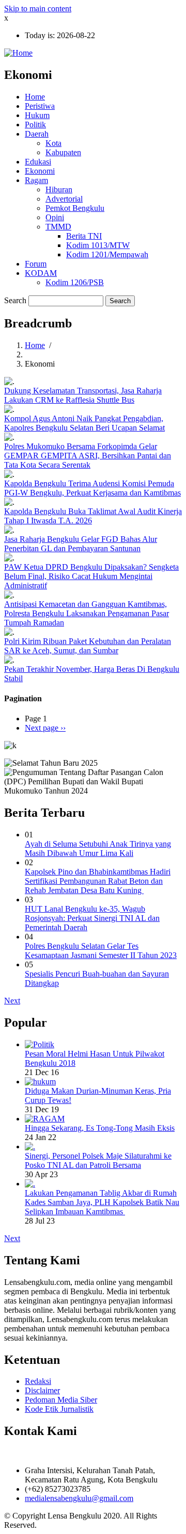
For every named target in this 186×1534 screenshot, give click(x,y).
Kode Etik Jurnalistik (59, 1409)
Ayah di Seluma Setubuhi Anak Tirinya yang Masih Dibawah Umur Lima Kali (98, 848)
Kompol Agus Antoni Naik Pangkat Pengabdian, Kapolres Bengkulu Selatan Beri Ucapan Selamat (84, 423)
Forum (36, 263)
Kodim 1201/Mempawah (107, 254)
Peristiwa (40, 106)
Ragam (36, 180)
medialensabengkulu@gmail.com (79, 1498)
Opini (54, 217)
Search (15, 300)
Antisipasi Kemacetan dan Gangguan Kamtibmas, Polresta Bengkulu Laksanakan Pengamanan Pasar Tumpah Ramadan (86, 613)
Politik (35, 124)
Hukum (37, 115)
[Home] (18, 52)
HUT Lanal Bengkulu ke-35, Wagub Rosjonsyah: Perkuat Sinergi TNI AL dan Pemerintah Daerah (92, 918)
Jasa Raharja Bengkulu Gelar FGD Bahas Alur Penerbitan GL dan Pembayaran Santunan (80, 544)
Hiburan (58, 189)
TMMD (58, 226)
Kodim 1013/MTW (98, 245)
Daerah (37, 133)
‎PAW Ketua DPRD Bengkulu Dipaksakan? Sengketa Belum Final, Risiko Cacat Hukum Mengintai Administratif (91, 576)
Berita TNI (84, 236)
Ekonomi (40, 171)
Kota (53, 143)
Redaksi (38, 1381)
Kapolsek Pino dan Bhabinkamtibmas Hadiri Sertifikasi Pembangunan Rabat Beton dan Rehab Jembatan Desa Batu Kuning (98, 881)
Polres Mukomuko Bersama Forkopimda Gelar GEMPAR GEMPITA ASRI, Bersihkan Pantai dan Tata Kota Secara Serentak (87, 455)
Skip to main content (37, 8)
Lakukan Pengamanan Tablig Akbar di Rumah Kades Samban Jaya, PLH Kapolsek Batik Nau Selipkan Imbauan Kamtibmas (102, 1202)
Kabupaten (63, 152)
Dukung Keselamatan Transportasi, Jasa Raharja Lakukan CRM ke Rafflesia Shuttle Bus (83, 395)
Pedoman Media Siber (61, 1399)
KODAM (41, 273)
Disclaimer (42, 1390)
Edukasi (38, 161)
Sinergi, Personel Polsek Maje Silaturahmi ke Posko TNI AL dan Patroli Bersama (98, 1160)
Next (12, 1000)
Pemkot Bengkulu (74, 208)
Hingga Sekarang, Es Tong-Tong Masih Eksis (100, 1128)
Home (35, 96)
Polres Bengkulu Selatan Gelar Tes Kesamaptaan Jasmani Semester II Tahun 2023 (101, 951)
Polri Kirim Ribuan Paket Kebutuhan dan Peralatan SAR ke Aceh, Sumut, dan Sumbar (87, 646)
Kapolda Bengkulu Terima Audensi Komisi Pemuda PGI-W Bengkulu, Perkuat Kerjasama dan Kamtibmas (92, 488)
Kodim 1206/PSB (74, 282)
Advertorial (64, 198)
